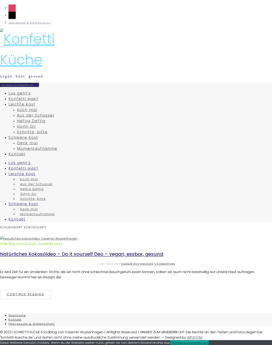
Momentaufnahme (37, 148)
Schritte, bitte (32, 132)
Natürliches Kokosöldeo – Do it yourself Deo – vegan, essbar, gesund (81, 254)
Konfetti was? (23, 98)
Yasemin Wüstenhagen (137, 264)
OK (172, 342)
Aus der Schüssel (35, 115)
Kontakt (17, 154)
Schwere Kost (23, 137)
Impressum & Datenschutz (29, 22)
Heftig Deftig (31, 120)
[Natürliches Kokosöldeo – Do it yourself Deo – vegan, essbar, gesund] (38, 238)
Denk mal (27, 143)
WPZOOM (194, 337)
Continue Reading (25, 294)
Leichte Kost (21, 104)
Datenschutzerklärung (191, 342)
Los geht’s (19, 93)
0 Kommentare (164, 264)
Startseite (17, 315)
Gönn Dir (26, 126)
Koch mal (27, 109)
